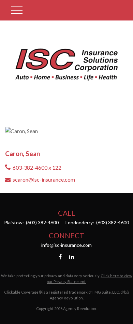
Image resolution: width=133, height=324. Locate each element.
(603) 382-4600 (42, 222)
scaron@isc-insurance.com (44, 179)
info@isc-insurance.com (66, 245)
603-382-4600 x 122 (37, 167)
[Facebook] (60, 256)
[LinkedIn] (71, 256)
